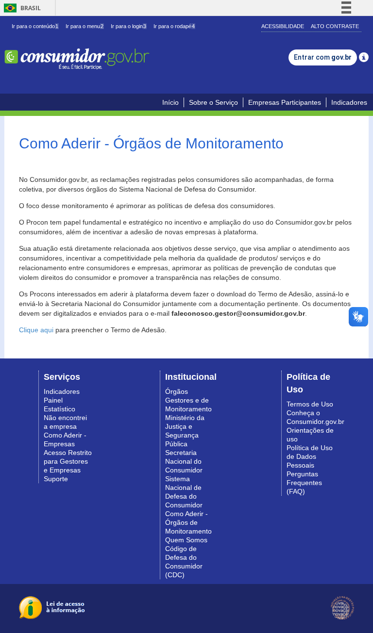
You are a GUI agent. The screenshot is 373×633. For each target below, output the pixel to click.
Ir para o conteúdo (35, 26)
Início (170, 102)
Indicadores (349, 102)
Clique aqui (36, 330)
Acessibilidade (282, 26)
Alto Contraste (335, 26)
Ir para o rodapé (174, 26)
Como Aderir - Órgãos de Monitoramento (188, 522)
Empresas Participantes (284, 102)
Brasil (20, 8)
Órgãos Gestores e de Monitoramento (188, 400)
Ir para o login (128, 26)
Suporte (56, 479)
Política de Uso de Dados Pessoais (310, 456)
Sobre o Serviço (213, 102)
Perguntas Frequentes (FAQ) (304, 482)
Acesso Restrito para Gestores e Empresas (68, 461)
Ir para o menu (84, 26)
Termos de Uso (310, 404)
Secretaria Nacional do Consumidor (184, 461)
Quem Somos (186, 540)
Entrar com (323, 57)
